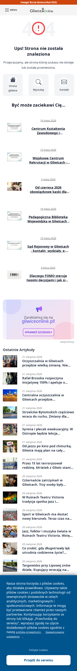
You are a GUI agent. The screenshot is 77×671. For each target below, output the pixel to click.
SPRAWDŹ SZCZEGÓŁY (38, 332)
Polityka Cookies (38, 650)
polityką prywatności (28, 632)
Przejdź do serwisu (38, 660)
